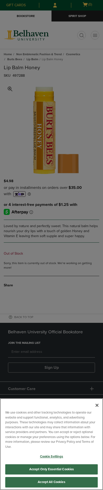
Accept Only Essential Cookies (51, 469)
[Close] (97, 405)
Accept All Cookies (51, 482)
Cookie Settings (51, 457)
